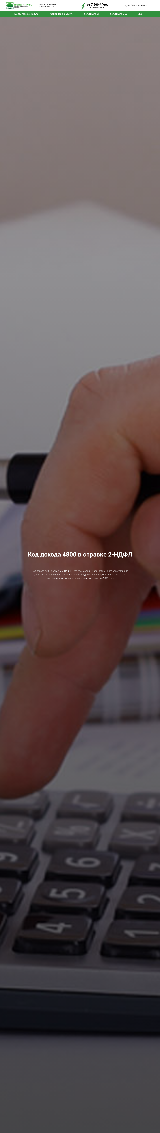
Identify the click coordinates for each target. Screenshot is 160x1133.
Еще (140, 13)
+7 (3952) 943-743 (137, 5)
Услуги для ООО (119, 13)
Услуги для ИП (92, 13)
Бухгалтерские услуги (26, 13)
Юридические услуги (61, 13)
